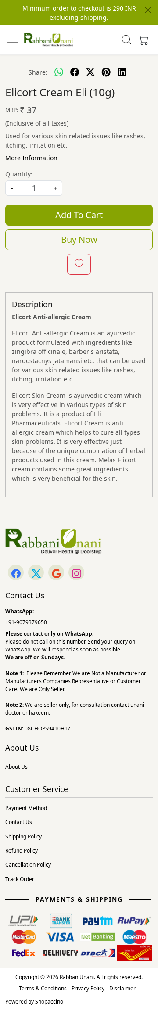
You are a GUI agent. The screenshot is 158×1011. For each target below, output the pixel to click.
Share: (38, 72)
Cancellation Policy (28, 864)
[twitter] (90, 72)
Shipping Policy (23, 836)
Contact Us (18, 822)
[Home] (48, 40)
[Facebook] (16, 573)
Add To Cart (79, 215)
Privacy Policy (88, 988)
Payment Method (26, 808)
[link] (126, 39)
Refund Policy (21, 850)
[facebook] (75, 72)
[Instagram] (76, 573)
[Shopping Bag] (141, 39)
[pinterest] (106, 72)
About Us (16, 766)
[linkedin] (122, 72)
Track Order (19, 879)
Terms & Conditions (43, 988)
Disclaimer (122, 988)
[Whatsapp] (59, 72)
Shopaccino (49, 1001)
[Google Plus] (56, 573)
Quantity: (18, 174)
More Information (31, 158)
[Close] (148, 10)
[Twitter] (36, 573)
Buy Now (79, 239)
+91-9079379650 (26, 622)
